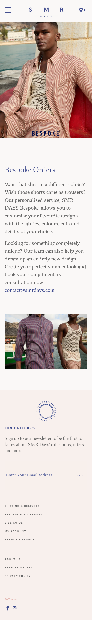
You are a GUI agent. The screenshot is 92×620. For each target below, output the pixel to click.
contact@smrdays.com (29, 290)
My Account (15, 531)
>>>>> (79, 475)
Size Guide (14, 522)
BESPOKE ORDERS (18, 567)
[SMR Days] (46, 12)
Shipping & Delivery (22, 506)
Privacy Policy (18, 575)
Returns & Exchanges (23, 514)
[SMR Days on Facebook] (8, 608)
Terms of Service (20, 539)
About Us (12, 559)
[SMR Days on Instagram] (15, 608)
